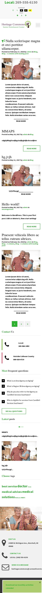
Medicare (18, 497)
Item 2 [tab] (21, 426)
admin (29, 52)
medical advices (12, 492)
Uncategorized (7, 209)
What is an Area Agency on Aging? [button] (20, 381)
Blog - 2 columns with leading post (15, 54)
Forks (29, 487)
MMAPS (8, 131)
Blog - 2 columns (8, 244)
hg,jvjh (7, 156)
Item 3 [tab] (22, 426)
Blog (35, 52)
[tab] (21, 381)
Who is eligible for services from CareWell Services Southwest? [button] (23, 401)
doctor (22, 486)
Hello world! (10, 204)
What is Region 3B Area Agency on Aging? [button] (23, 386)
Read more (21, 121)
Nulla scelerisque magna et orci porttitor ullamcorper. (21, 44)
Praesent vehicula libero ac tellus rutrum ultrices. (20, 236)
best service (9, 486)
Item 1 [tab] (19, 426)
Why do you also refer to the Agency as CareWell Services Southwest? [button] (22, 393)
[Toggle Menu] (38, 25)
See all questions (13, 411)
